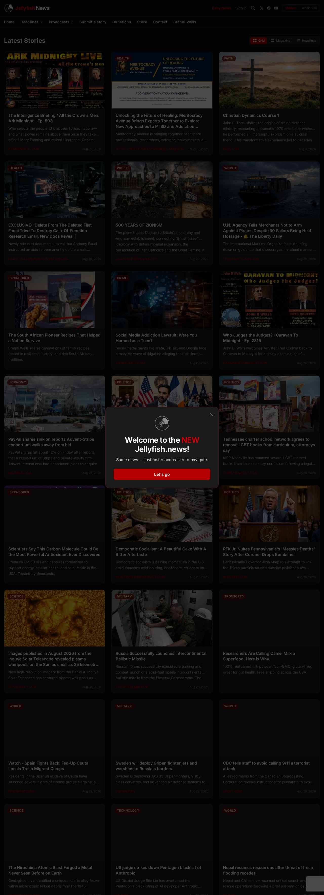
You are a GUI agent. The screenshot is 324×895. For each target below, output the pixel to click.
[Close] (211, 414)
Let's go (162, 474)
